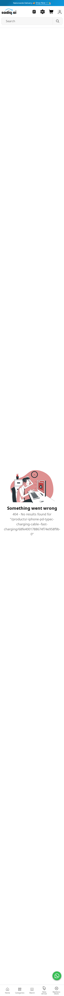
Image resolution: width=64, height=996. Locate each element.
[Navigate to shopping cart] (51, 11)
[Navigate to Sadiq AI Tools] (42, 11)
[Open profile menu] (59, 12)
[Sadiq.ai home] (8, 12)
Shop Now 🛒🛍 (43, 2)
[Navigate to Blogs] (34, 11)
